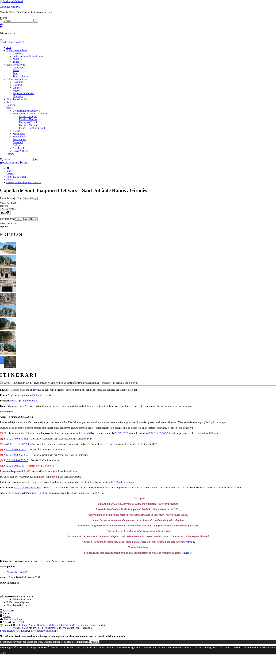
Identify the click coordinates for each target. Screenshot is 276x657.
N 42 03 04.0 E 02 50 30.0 (27, 487)
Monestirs (18, 96)
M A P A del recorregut (122, 482)
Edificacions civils (15, 64)
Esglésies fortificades (23, 93)
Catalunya (52, 625)
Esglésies (17, 90)
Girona (92, 625)
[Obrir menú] (1, 39)
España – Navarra (28, 119)
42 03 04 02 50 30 (15, 465)
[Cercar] (35, 21)
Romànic (101, 625)
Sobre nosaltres (7, 630)
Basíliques (18, 82)
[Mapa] (1, 26)
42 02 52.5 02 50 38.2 (17, 455)
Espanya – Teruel (28, 122)
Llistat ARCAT (20, 151)
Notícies (10, 105)
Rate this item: (7, 198)
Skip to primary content (12, 42)
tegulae (185, 552)
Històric (10, 153)
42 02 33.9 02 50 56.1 (17, 438)
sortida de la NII (84, 433)
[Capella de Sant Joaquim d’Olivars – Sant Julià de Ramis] (8, 253)
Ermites (16, 87)
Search (3, 17)
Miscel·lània (19, 133)
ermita (9, 179)
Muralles (17, 59)
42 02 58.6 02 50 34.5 (17, 460)
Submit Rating (29, 198)
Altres (9, 107)
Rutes (9, 102)
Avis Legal (18, 148)
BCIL (14, 400)
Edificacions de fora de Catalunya (30, 113)
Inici (8, 47)
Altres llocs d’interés (16, 99)
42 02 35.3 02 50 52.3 (17, 444)
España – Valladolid (29, 125)
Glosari (16, 130)
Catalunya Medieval (10, 6)
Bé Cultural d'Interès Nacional (31, 625)
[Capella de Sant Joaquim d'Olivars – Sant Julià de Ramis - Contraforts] (8, 341)
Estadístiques (19, 139)
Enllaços (17, 145)
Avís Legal (21, 630)
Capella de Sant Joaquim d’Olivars (23, 182)
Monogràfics (19, 136)
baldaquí (190, 541)
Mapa (9, 171)
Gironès (10, 173)
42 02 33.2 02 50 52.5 (158, 433)
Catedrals (17, 84)
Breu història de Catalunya (26, 110)
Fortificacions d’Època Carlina (28, 56)
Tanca (3, 653)
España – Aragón (28, 116)
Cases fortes (19, 67)
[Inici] (7, 168)
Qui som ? (18, 142)
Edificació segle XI (68, 625)
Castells (17, 53)
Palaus (16, 70)
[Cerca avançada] (1, 24)
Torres (16, 61)
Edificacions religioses (17, 79)
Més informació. (80, 641)
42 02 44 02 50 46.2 (16, 449)
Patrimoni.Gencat (41, 395)
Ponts (15, 73)
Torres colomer (20, 76)
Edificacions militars (16, 50)
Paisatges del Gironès (17, 572)
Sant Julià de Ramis (16, 176)
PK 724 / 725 (121, 433)
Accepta (94, 642)
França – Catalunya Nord (32, 128)
